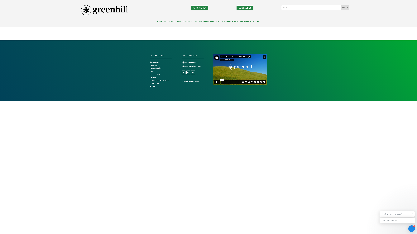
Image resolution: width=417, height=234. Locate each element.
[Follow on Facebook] (183, 72)
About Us (168, 22)
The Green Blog (247, 22)
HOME (159, 22)
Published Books (230, 22)
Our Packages (183, 22)
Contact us (245, 7)
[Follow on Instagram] (188, 72)
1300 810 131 (199, 7)
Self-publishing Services (206, 22)
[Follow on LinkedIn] (193, 72)
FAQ (258, 22)
